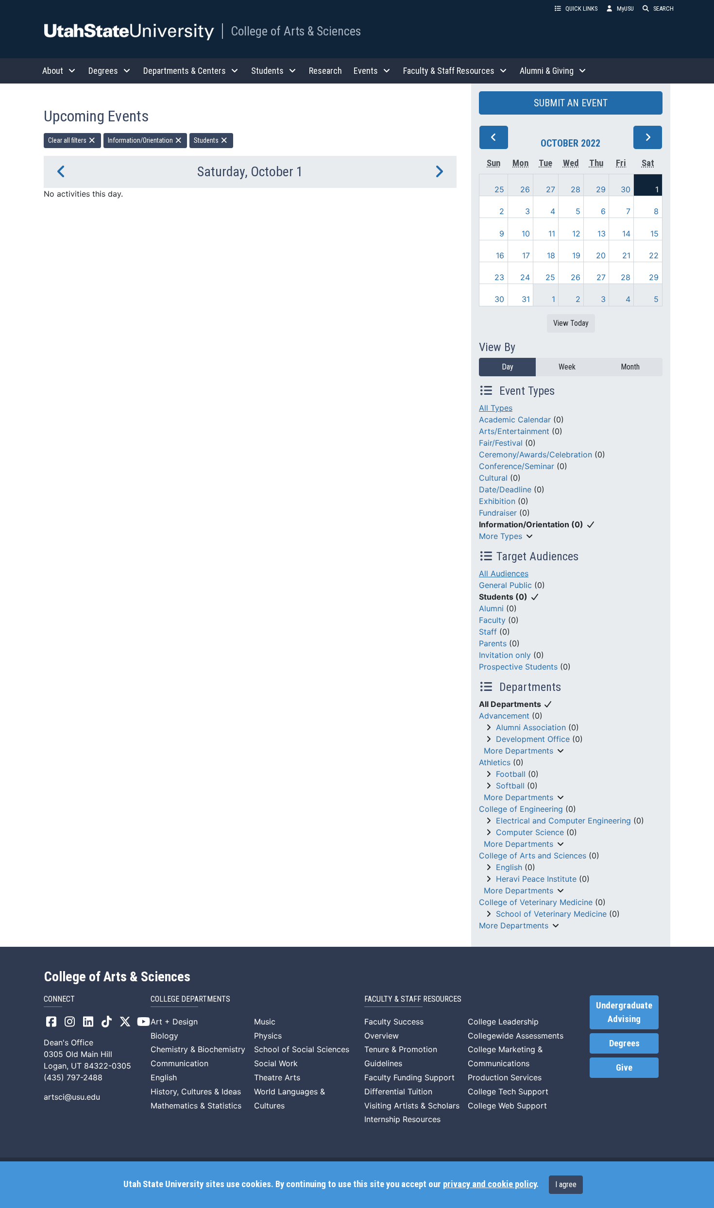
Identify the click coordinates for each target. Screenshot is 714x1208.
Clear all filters (68, 140)
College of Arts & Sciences (296, 31)
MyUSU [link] (625, 8)
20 (601, 255)
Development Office (533, 739)
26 (525, 189)
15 (654, 233)
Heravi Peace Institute (536, 879)
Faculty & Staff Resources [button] (448, 71)
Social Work (276, 1063)
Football (511, 774)
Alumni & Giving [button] (547, 71)
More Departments (518, 750)
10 (526, 233)
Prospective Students (518, 666)
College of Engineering (521, 809)
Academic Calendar (515, 419)
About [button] (52, 71)
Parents (493, 643)
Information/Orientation (141, 140)
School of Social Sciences (301, 1049)
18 (551, 255)
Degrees (624, 1043)
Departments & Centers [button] (184, 71)
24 (525, 277)
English (509, 867)
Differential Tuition (398, 1091)
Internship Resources (402, 1119)
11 (551, 233)
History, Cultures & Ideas (196, 1091)
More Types (500, 536)
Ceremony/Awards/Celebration (535, 454)
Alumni (491, 608)
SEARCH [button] (663, 8)
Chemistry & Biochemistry (198, 1049)
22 (654, 255)
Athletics (494, 762)
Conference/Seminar (516, 466)
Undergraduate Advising (624, 1012)
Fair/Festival (501, 443)
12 (576, 233)
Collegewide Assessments (515, 1035)
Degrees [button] (103, 71)
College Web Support (507, 1105)
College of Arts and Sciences (532, 855)
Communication (179, 1063)
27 (550, 189)
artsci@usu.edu (72, 1097)
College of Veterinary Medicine (536, 902)
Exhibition (497, 501)
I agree (566, 1184)
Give (624, 1067)
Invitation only (505, 655)
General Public (505, 585)
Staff (488, 632)
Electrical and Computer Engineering (563, 820)
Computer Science (530, 832)
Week (567, 366)
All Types (495, 408)
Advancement (504, 716)
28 (575, 189)
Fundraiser (498, 513)
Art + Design (174, 1021)
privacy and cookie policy (489, 1184)
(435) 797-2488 (73, 1077)
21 (626, 255)
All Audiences (503, 573)
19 (576, 255)
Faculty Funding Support (409, 1077)
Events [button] (366, 71)
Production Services (505, 1077)
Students (207, 140)
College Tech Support (508, 1091)
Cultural (493, 478)
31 (526, 299)
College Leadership (503, 1021)
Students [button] (267, 71)
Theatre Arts (277, 1077)
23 (499, 277)
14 (626, 233)
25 (499, 189)
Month (630, 366)
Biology (164, 1035)
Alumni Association (531, 727)
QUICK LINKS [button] (581, 8)
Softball (510, 785)
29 (601, 189)
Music (264, 1021)
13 (601, 233)
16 (500, 255)
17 (526, 255)
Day (507, 366)
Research (325, 71)
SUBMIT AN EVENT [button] (571, 103)
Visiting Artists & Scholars (411, 1105)
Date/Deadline (505, 489)
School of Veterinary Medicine (551, 914)
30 (625, 189)
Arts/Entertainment (514, 431)
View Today (571, 323)
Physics (268, 1035)
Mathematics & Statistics (196, 1105)
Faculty (492, 620)
